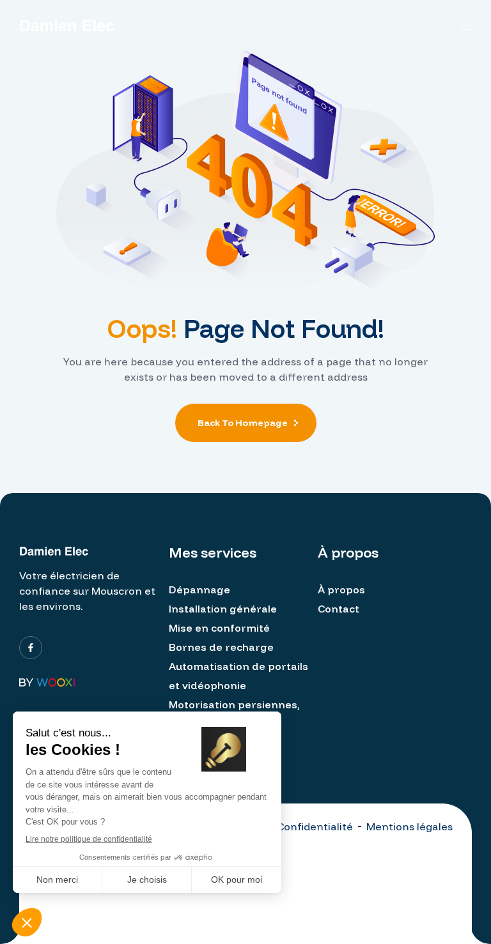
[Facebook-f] (30, 647)
